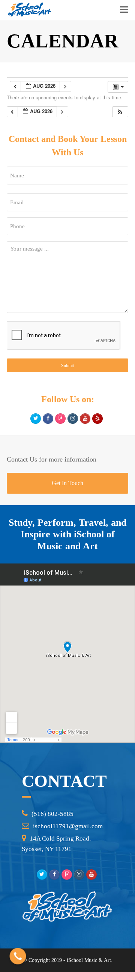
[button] (120, 112)
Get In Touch (67, 483)
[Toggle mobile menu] (124, 9)
